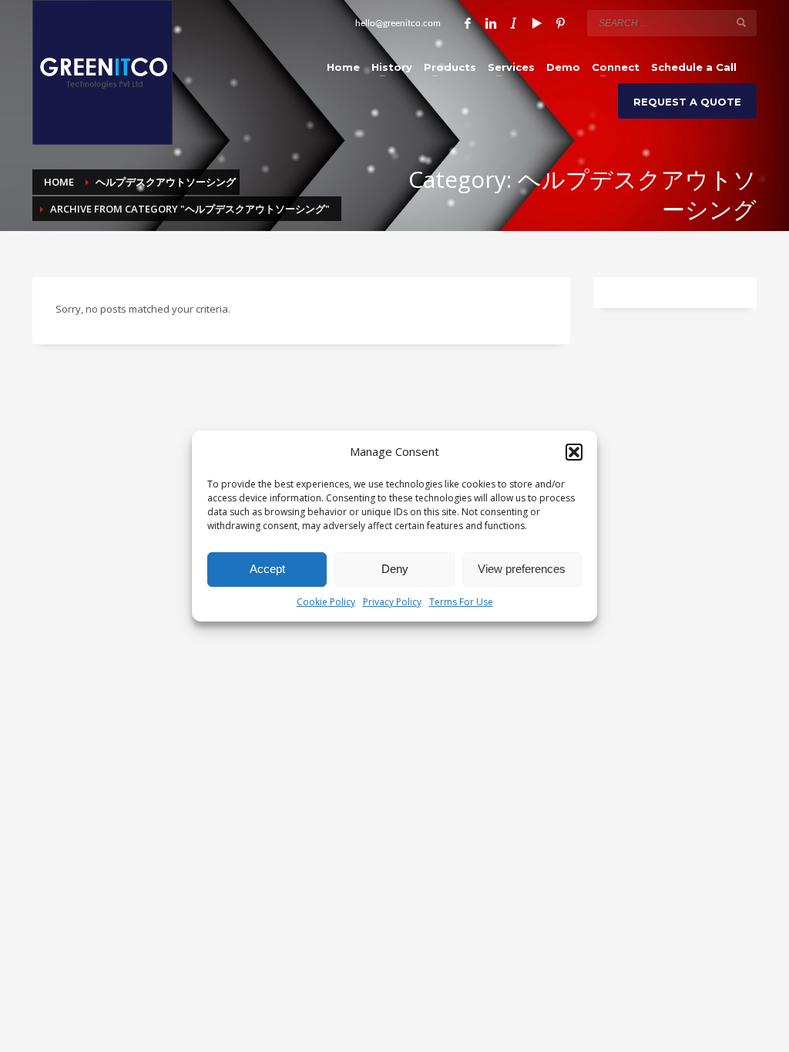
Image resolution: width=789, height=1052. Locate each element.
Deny (394, 568)
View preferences (522, 568)
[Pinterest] (560, 23)
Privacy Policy (392, 601)
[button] (574, 452)
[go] (741, 22)
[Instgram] (513, 23)
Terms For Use (461, 601)
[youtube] (537, 23)
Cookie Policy (326, 601)
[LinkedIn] (490, 23)
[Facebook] (467, 23)
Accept (267, 568)
